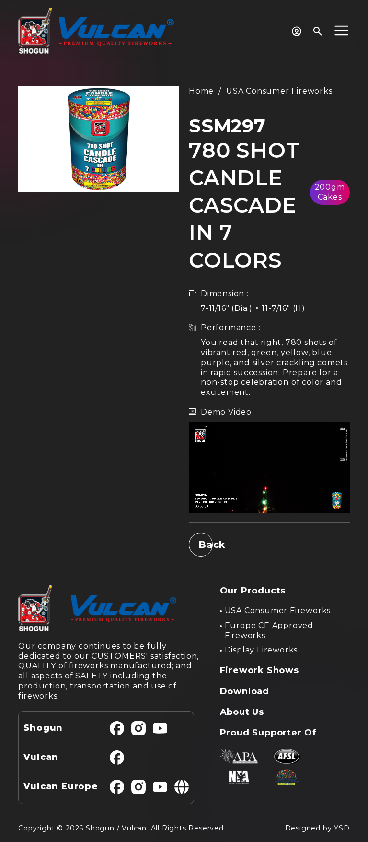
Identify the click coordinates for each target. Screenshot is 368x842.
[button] (341, 31)
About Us (242, 712)
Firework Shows (259, 670)
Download (244, 691)
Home (201, 90)
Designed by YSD (317, 828)
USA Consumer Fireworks (279, 90)
